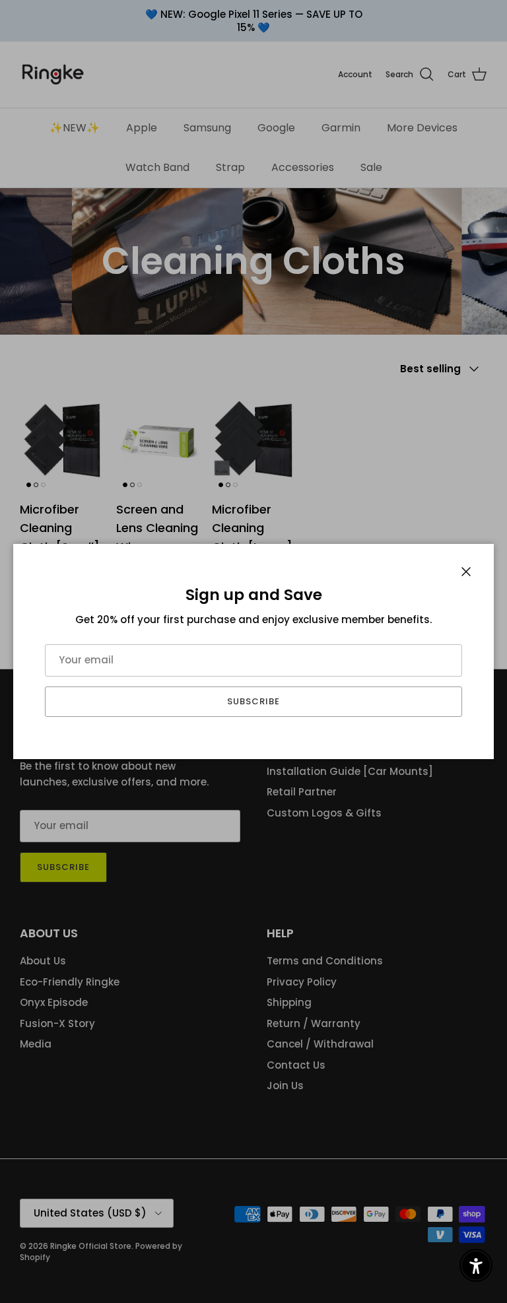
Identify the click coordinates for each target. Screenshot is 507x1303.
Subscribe (253, 701)
